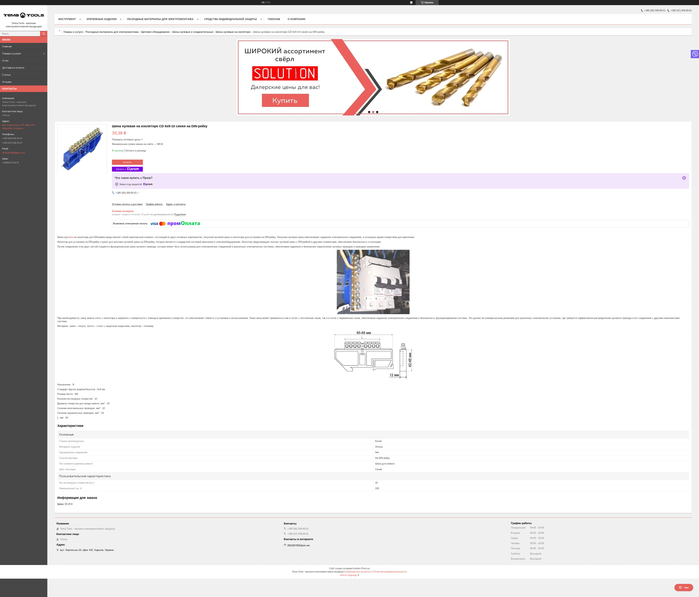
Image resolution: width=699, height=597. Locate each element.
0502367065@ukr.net (13, 152)
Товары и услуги (11, 53)
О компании (296, 19)
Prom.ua (365, 568)
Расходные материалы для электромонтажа (160, 19)
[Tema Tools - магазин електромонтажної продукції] (24, 15)
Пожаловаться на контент (358, 571)
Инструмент (67, 19)
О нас (5, 60)
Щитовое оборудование (155, 31)
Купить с (121, 169)
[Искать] (43, 33)
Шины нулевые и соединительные (192, 31)
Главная (7, 46)
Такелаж (274, 19)
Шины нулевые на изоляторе (233, 31)
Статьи (6, 74)
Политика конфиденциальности (390, 571)
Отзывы (7, 81)
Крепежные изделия (101, 19)
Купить (127, 162)
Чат (686, 587)
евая (70, 237)
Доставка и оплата (13, 67)
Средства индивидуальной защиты (230, 19)
